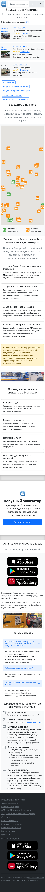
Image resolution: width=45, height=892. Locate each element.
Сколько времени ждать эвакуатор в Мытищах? (20, 683)
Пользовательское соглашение (36, 878)
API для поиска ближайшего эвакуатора (18, 813)
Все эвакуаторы (9, 82)
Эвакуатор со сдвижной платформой (16, 91)
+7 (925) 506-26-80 (20, 65)
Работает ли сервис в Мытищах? (19, 668)
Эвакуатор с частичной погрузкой (15, 99)
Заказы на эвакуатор (10, 803)
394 (27, 22)
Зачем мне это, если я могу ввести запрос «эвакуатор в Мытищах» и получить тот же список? (19, 643)
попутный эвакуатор (33, 722)
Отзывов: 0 (24, 33)
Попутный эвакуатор (10, 807)
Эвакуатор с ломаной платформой (16, 86)
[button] (13, 182)
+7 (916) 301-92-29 (20, 46)
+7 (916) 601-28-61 (20, 28)
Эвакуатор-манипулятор (12, 95)
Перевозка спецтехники (11, 824)
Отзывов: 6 (24, 70)
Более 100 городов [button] (9, 838)
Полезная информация (11, 827)
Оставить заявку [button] (22, 522)
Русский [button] (5, 834)
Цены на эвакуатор (9, 820)
